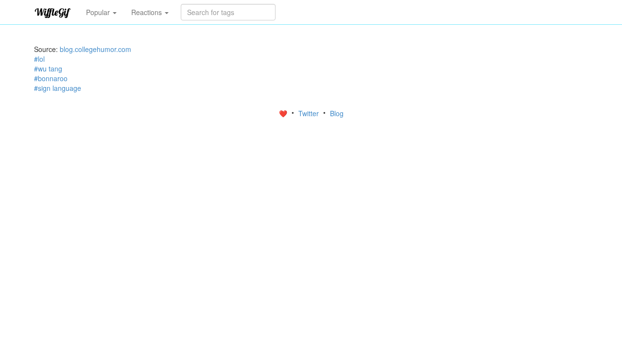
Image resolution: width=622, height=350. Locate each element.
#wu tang (48, 68)
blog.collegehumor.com (95, 49)
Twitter (309, 113)
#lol (39, 59)
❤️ (284, 113)
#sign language (57, 88)
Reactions (147, 12)
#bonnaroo (51, 78)
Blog (337, 113)
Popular (99, 12)
